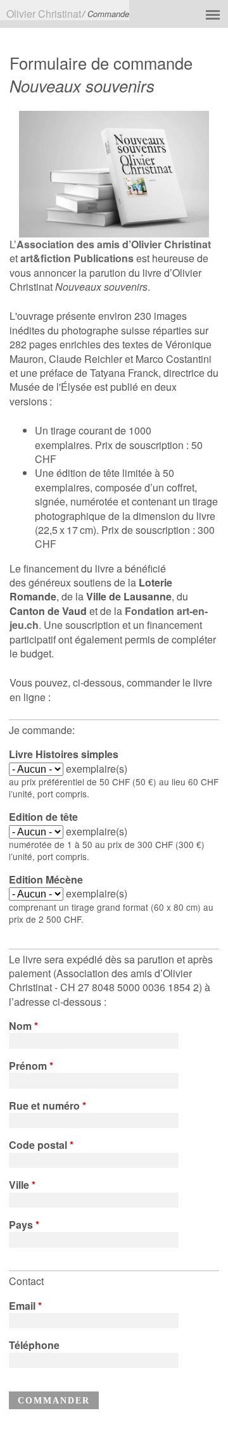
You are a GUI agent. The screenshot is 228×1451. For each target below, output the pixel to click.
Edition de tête (43, 817)
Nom (23, 1026)
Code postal (41, 1145)
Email (25, 1306)
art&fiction (45, 258)
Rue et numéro (47, 1106)
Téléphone (34, 1345)
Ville (22, 1185)
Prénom (31, 1066)
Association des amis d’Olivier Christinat (113, 244)
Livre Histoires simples (63, 754)
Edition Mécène (46, 880)
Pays (24, 1225)
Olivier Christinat (43, 13)
